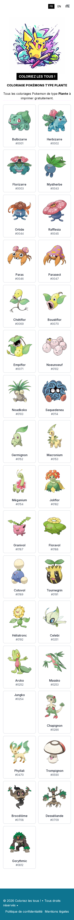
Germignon (20, 455)
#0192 (19, 639)
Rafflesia (54, 229)
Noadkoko (19, 410)
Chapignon (54, 725)
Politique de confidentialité (24, 911)
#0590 (54, 774)
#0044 (19, 233)
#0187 (19, 549)
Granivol (19, 545)
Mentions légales (57, 911)
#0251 (54, 639)
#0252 (20, 684)
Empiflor (19, 365)
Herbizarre (54, 139)
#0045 (54, 233)
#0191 (54, 594)
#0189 (19, 594)
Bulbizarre (19, 139)
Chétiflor (19, 320)
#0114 (54, 414)
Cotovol (19, 590)
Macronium (55, 455)
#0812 (19, 865)
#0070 (54, 323)
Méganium (19, 500)
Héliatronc (19, 635)
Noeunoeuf (54, 365)
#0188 (54, 549)
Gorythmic (19, 861)
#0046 (19, 278)
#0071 (19, 368)
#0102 (54, 368)
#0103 (19, 414)
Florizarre (19, 184)
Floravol (54, 545)
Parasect (54, 274)
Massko (54, 680)
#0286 (54, 729)
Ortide (19, 229)
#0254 (19, 699)
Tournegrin (54, 590)
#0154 (19, 504)
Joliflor (55, 500)
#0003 (19, 188)
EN (59, 6)
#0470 (19, 774)
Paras (20, 274)
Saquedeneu (55, 410)
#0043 (54, 188)
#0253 (55, 684)
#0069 (19, 323)
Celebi (54, 635)
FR (51, 6)
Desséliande (54, 816)
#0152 (19, 459)
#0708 (19, 819)
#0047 (54, 278)
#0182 (54, 504)
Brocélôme (20, 816)
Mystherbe (54, 184)
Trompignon (54, 771)
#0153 (54, 459)
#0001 (19, 143)
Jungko (19, 695)
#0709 (54, 819)
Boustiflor (54, 320)
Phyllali (19, 771)
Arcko (19, 680)
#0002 (54, 143)
